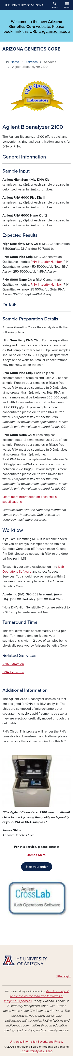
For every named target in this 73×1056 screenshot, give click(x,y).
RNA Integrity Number (46, 262)
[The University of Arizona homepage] (23, 5)
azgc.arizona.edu (54, 31)
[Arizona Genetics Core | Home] (36, 960)
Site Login (63, 976)
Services (32, 62)
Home (15, 62)
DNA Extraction (13, 672)
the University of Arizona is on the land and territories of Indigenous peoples (36, 996)
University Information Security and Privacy (36, 1041)
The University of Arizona (36, 1051)
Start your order (37, 867)
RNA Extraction (13, 664)
